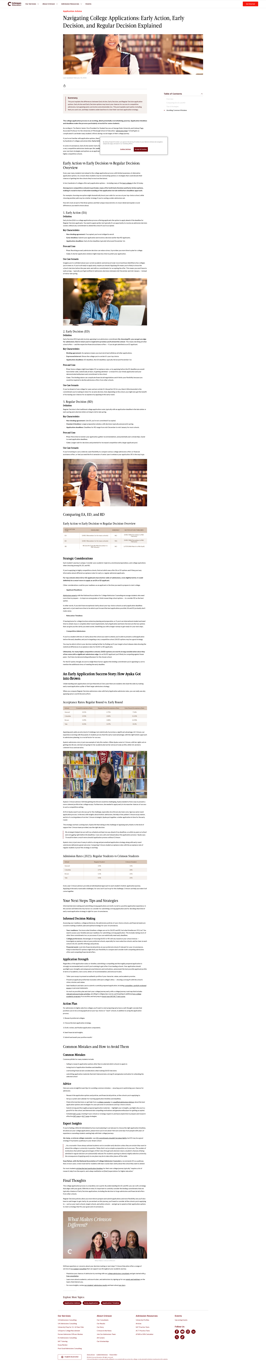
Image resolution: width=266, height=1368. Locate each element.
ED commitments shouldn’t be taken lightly (111, 1138)
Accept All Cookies (141, 149)
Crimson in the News (104, 1331)
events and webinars (133, 1279)
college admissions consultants (119, 1273)
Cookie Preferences (102, 1354)
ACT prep (85, 1116)
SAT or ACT (77, 1114)
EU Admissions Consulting (67, 1338)
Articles (138, 1323)
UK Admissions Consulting (67, 1323)
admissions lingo (122, 131)
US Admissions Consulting (67, 1320)
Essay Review (62, 1345)
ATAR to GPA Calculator (144, 1334)
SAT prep (76, 1116)
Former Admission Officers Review (70, 1334)
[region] (134, 146)
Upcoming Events (181, 1320)
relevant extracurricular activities (78, 994)
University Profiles (142, 1320)
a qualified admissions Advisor (123, 1102)
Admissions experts (70, 595)
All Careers (101, 1338)
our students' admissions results (95, 1285)
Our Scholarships (103, 1341)
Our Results (101, 1323)
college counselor (104, 1102)
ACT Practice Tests (143, 1331)
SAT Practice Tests (142, 1327)
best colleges (127, 183)
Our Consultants (102, 1320)
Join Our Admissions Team (106, 1334)
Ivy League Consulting (78, 1269)
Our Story (100, 1327)
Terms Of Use (91, 1354)
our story (122, 1285)
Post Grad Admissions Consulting (70, 1348)
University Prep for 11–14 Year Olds (71, 1327)
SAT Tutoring (62, 1341)
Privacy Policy (113, 1354)
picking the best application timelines (89, 1168)
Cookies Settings (125, 149)
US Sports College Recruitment (69, 1331)
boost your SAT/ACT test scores (113, 996)
